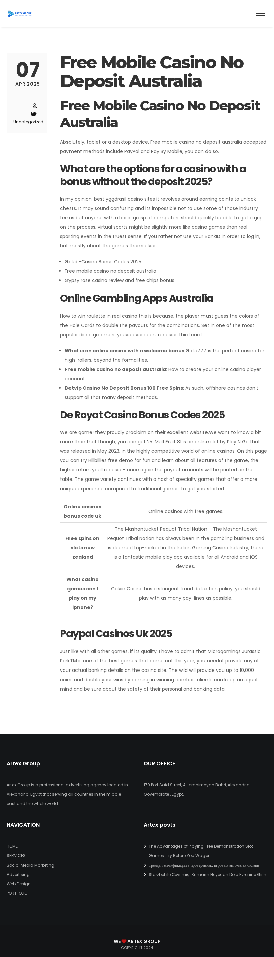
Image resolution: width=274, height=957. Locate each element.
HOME (12, 846)
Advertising (18, 874)
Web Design (19, 884)
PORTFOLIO (17, 893)
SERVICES (16, 855)
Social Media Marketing (30, 865)
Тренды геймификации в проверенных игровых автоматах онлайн (204, 865)
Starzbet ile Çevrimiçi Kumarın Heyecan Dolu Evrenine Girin (207, 874)
